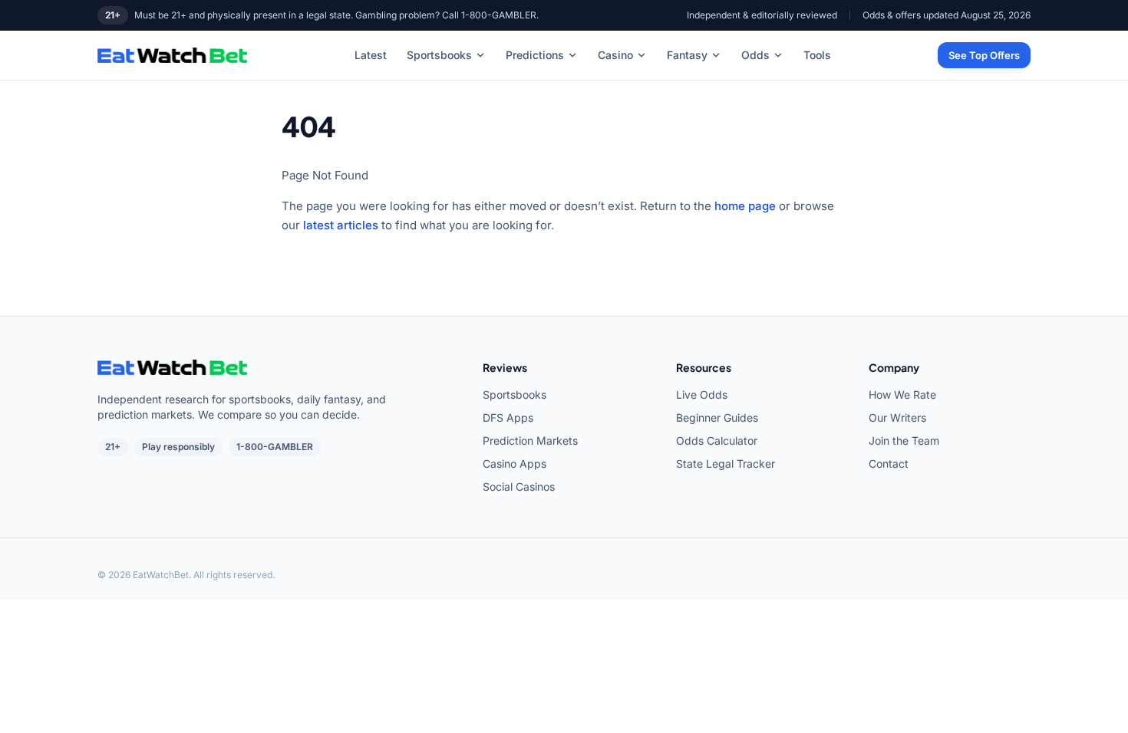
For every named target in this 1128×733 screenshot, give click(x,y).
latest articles (340, 225)
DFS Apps (508, 417)
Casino (615, 54)
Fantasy (687, 54)
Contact (889, 463)
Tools (817, 54)
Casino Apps (514, 463)
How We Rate (902, 394)
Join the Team (904, 440)
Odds (755, 54)
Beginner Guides (717, 417)
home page (745, 206)
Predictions (535, 54)
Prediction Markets (530, 440)
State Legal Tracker (725, 463)
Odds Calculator (716, 440)
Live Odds (701, 394)
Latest (371, 54)
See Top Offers (984, 55)
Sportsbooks (439, 54)
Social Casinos (519, 486)
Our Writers (897, 417)
